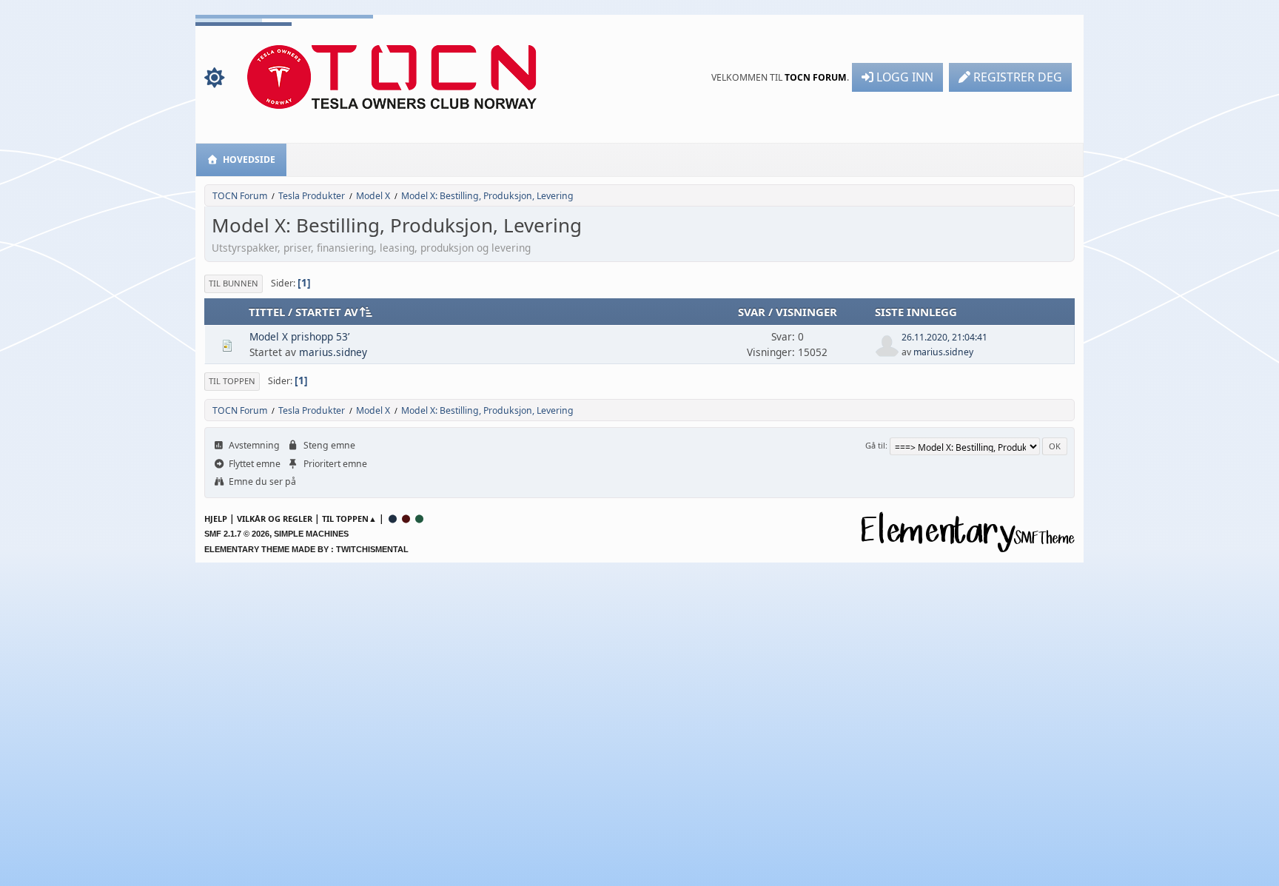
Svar (751, 311)
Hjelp (215, 518)
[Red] (406, 518)
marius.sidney (333, 352)
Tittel (267, 311)
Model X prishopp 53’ (299, 336)
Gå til (875, 445)
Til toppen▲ (349, 518)
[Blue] (393, 518)
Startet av (326, 311)
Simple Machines (311, 533)
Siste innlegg (916, 311)
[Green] (419, 518)
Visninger (806, 311)
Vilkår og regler (274, 518)
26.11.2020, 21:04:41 (944, 337)
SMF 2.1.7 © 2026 (236, 533)
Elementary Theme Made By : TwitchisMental (306, 549)
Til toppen (232, 380)
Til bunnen (233, 283)
